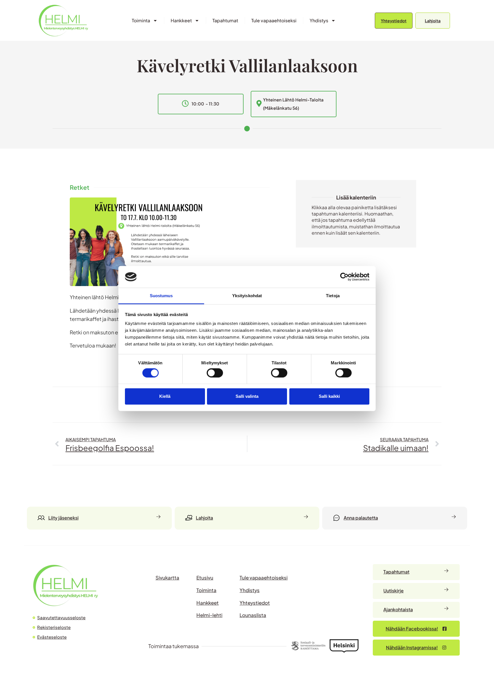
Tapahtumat (225, 20)
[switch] (215, 372)
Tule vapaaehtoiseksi (273, 20)
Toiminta (141, 20)
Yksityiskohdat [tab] (247, 295)
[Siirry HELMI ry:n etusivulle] (65, 585)
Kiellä (164, 396)
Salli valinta (247, 396)
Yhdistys (319, 20)
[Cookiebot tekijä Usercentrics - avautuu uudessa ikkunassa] (344, 277)
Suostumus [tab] (161, 295)
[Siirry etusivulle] (63, 20)
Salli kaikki (329, 396)
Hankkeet (181, 20)
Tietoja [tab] (333, 295)
